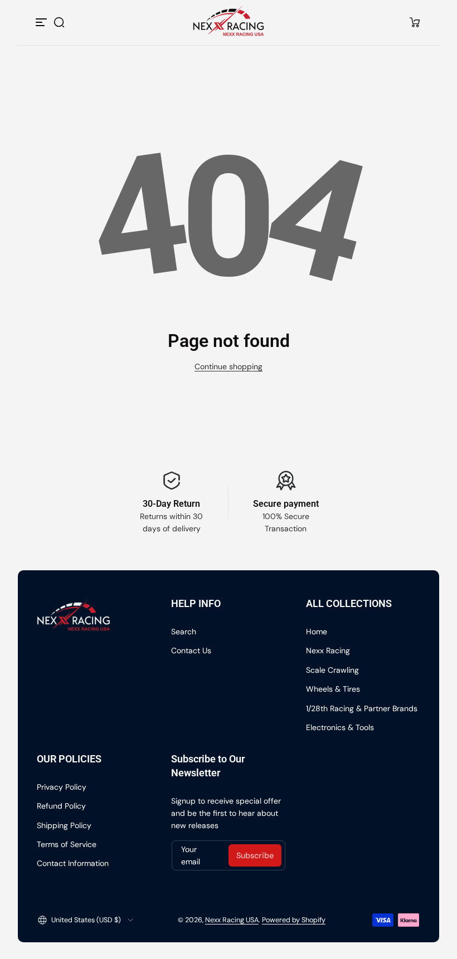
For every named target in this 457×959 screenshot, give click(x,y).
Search (183, 632)
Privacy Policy (61, 787)
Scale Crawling (332, 670)
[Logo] (228, 22)
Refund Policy (61, 806)
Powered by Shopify (293, 920)
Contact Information (73, 863)
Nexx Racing (328, 650)
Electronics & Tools (340, 727)
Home (316, 632)
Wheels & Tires (333, 689)
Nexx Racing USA (232, 920)
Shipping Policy (64, 825)
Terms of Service (66, 844)
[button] (59, 22)
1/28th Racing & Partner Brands (361, 708)
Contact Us (191, 650)
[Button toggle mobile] (42, 22)
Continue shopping (228, 366)
